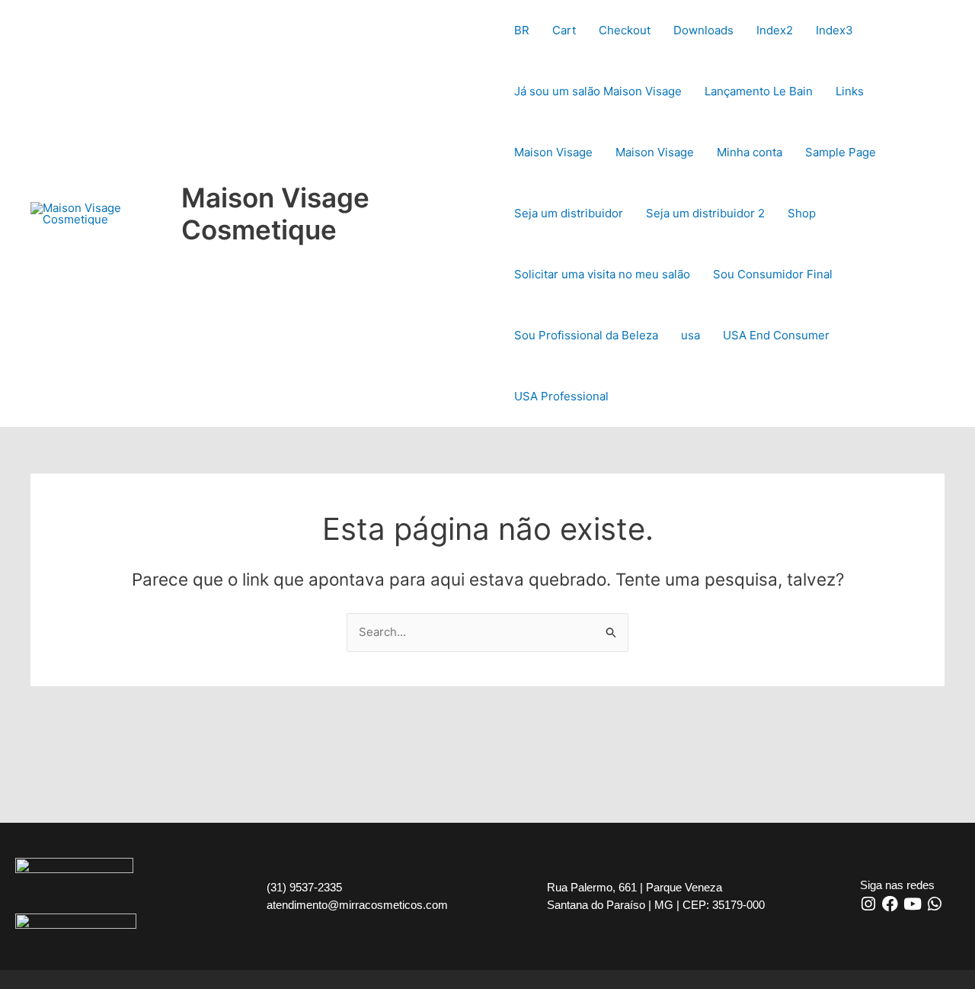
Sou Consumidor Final (773, 274)
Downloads (703, 30)
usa (690, 335)
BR (521, 30)
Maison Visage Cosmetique (275, 213)
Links (850, 91)
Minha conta (749, 152)
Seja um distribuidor (568, 213)
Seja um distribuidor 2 (705, 213)
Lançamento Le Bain (759, 91)
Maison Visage (553, 152)
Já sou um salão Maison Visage (598, 91)
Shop (802, 213)
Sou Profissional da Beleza (586, 335)
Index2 (774, 30)
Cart (564, 30)
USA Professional (561, 396)
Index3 (834, 30)
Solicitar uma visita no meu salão (602, 274)
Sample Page (840, 152)
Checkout (625, 30)
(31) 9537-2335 (304, 887)
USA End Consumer (776, 335)
